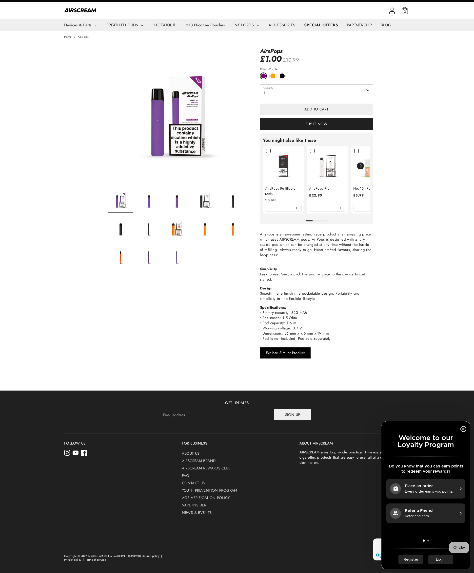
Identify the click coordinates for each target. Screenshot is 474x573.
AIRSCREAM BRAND (199, 461)
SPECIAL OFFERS (321, 25)
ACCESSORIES (282, 25)
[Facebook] (84, 453)
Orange (272, 75)
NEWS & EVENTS (197, 512)
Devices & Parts (78, 25)
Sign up (292, 414)
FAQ (185, 475)
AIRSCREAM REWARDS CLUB (206, 468)
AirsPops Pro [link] (319, 188)
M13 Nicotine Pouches (205, 25)
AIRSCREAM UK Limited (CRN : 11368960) (114, 556)
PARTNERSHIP (359, 25)
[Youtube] (76, 453)
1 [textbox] (264, 93)
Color (268, 69)
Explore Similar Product (285, 353)
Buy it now (316, 124)
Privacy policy (72, 560)
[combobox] (316, 90)
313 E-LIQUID (165, 25)
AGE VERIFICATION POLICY (206, 498)
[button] (270, 208)
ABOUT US (190, 453)
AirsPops (83, 37)
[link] (283, 166)
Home (68, 37)
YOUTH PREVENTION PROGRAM (209, 490)
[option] (176, 118)
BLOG (386, 25)
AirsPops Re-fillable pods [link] (280, 191)
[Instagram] (67, 453)
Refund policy (150, 556)
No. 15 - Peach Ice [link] (367, 188)
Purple (263, 75)
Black (282, 75)
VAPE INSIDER (194, 505)
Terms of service (95, 560)
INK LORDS (244, 25)
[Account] (392, 11)
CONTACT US (193, 483)
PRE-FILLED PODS (122, 25)
